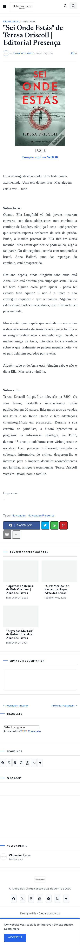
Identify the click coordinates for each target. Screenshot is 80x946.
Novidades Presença (41, 515)
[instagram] (21, 763)
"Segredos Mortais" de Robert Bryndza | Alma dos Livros (19, 635)
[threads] (27, 763)
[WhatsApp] (54, 525)
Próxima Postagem (63, 705)
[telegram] (40, 763)
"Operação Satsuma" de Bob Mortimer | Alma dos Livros (20, 590)
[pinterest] (15, 763)
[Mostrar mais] (16, 534)
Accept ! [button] (15, 937)
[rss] (34, 763)
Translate (34, 731)
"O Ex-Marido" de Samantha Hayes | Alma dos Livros (57, 590)
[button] (4, 6)
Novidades (29, 22)
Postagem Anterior (17, 705)
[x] (9, 763)
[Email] (7, 534)
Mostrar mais (16, 859)
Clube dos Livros (20, 855)
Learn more (11, 928)
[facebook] (2, 763)
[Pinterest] (63, 525)
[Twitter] (45, 525)
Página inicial (11, 22)
